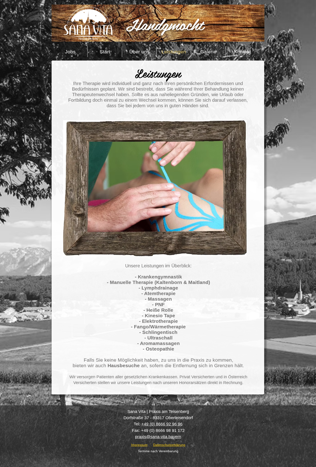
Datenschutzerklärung (169, 445)
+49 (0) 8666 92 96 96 (162, 424)
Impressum (139, 445)
